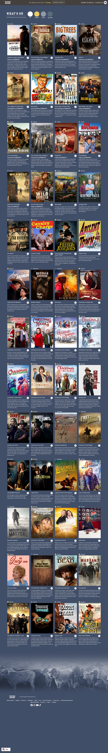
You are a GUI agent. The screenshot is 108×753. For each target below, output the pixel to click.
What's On (43, 702)
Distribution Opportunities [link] (67, 700)
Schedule (54, 702)
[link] (7, 2)
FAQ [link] (40, 700)
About (48, 702)
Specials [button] (50, 17)
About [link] (36, 700)
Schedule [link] (99, 3)
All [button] (30, 17)
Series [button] (43, 17)
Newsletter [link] (30, 700)
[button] (105, 2)
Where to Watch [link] (87, 3)
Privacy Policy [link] (56, 700)
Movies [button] (37, 17)
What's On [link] (23, 700)
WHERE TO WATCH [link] (58, 2)
